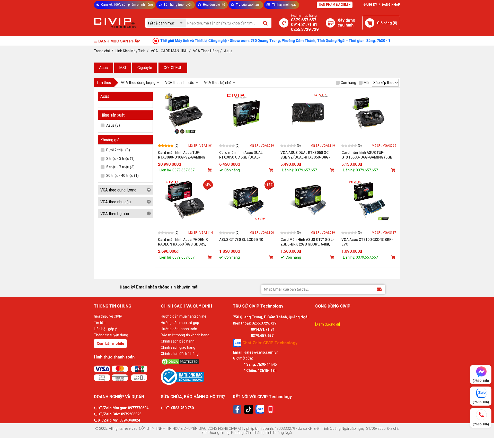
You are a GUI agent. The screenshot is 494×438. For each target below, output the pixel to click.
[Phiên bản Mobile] (271, 409)
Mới (366, 83)
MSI (122, 67)
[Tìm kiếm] (265, 23)
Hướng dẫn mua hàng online (183, 316)
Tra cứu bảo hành (248, 4)
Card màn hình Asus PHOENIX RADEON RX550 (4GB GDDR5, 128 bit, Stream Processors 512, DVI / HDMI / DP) (185, 242)
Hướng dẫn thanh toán (179, 329)
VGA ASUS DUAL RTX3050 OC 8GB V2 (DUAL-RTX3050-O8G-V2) (305, 155)
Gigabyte (144, 67)
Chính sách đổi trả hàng (180, 354)
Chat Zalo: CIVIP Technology (269, 342)
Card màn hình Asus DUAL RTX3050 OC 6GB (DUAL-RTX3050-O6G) (240, 155)
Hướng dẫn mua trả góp (180, 323)
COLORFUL (173, 67)
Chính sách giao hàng (178, 347)
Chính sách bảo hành (178, 341)
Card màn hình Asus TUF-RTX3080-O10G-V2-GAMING (181, 155)
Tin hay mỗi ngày (283, 4)
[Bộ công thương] (195, 376)
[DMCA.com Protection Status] (195, 361)
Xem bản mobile (110, 343)
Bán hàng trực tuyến (177, 4)
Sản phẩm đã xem (334, 4)
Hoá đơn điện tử (213, 4)
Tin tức (99, 323)
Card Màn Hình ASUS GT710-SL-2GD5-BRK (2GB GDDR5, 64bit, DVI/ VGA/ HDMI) (307, 242)
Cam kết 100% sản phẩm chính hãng (126, 4)
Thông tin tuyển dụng (111, 335)
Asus (103, 67)
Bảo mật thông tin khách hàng (185, 335)
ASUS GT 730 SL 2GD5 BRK (241, 240)
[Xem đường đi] (327, 324)
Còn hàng (348, 83)
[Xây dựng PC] (330, 23)
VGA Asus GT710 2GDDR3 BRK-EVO (367, 242)
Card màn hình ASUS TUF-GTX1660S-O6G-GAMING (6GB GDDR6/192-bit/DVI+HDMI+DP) (366, 155)
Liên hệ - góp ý (105, 329)
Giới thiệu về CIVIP (108, 316)
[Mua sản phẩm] (210, 170)
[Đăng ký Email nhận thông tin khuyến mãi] (379, 289)
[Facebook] (237, 409)
